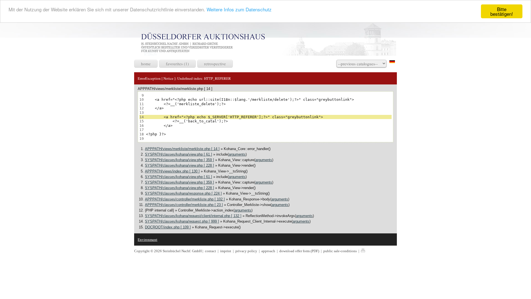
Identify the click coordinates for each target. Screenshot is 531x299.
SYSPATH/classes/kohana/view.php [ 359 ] (179, 160)
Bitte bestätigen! (501, 11)
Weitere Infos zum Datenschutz (239, 9)
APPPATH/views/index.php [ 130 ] (172, 171)
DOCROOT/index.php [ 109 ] (168, 227)
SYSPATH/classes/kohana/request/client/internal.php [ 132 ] (193, 216)
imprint (226, 251)
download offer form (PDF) (299, 251)
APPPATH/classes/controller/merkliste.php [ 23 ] (184, 205)
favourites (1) (177, 63)
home (146, 63)
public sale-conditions (340, 251)
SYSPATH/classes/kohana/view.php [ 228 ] (179, 165)
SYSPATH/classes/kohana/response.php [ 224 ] (183, 193)
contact (210, 251)
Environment (147, 239)
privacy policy (246, 251)
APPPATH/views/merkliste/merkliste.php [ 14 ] (182, 149)
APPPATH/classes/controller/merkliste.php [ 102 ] (185, 199)
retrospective (215, 63)
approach (268, 251)
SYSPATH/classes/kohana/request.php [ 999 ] (182, 221)
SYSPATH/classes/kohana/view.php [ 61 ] (178, 154)
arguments (237, 154)
